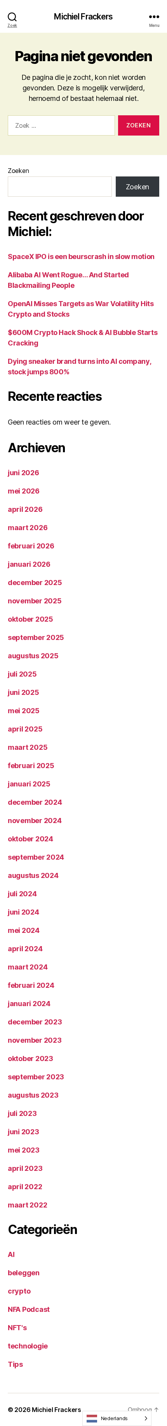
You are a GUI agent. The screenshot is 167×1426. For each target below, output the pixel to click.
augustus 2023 (33, 1095)
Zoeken (18, 171)
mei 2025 (24, 711)
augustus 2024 (33, 875)
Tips (15, 1364)
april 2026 (25, 509)
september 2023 (36, 1077)
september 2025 (36, 637)
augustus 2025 (33, 656)
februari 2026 (31, 546)
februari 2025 (31, 765)
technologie (28, 1346)
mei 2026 (24, 491)
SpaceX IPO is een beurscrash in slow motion (81, 256)
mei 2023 (24, 1150)
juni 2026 (23, 473)
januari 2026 (29, 564)
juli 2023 (22, 1113)
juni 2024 (23, 912)
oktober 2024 (30, 839)
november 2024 (35, 820)
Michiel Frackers (83, 16)
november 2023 (35, 1040)
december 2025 (35, 582)
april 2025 (25, 729)
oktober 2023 (30, 1058)
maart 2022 (27, 1205)
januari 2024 (29, 1003)
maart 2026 (27, 528)
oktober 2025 (30, 619)
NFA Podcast (29, 1309)
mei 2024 (24, 930)
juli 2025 (22, 674)
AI (11, 1254)
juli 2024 (22, 894)
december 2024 (35, 802)
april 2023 (25, 1168)
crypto (19, 1291)
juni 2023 (23, 1132)
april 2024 (25, 949)
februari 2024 (31, 985)
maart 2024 (27, 967)
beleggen (24, 1273)
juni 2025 (23, 692)
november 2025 (35, 601)
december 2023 (35, 1022)
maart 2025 (27, 747)
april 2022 (25, 1187)
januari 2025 (29, 784)
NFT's (17, 1328)
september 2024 (36, 857)
